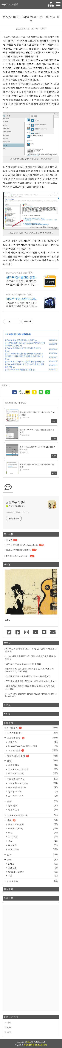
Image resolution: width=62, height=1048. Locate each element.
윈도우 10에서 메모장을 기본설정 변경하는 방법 (23, 353)
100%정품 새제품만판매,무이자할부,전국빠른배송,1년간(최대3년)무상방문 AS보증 (21, 304)
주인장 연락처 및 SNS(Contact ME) (24, 545)
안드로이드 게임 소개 (33, 769)
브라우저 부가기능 (32, 779)
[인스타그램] (26, 632)
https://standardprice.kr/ (16, 294)
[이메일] (53, 632)
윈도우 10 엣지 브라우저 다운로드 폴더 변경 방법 (23, 361)
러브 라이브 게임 (33, 773)
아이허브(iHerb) (33, 828)
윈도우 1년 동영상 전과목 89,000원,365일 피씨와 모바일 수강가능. (22, 283)
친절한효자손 (29, 1045)
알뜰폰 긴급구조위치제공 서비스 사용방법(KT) (28, 676)
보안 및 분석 (33, 750)
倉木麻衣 (33, 868)
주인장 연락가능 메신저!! (19, 556)
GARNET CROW (33, 872)
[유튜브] (35, 632)
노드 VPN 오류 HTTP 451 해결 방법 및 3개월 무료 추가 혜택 (30, 657)
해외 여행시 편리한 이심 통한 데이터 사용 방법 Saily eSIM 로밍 (30, 687)
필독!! (11, 540)
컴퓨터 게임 (33, 765)
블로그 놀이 (33, 849)
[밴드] (47, 392)
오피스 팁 (33, 742)
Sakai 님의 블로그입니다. (17, 512)
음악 (32, 860)
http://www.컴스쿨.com (16, 273)
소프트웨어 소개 (32, 733)
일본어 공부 (33, 809)
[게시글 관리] (17, 321)
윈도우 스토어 (33, 791)
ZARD (33, 864)
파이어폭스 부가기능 (33, 783)
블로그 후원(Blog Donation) (21, 550)
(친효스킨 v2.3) (41, 1045)
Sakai (28, 1042)
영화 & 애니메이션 (32, 756)
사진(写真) (33, 837)
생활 (32, 820)
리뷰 (32, 855)
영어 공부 (33, 805)
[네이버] (41, 392)
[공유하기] (13, 321)
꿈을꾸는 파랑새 (10, 4)
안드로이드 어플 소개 (32, 815)
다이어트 (33, 845)
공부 (32, 801)
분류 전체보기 (31, 728)
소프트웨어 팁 (23, 29)
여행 (33, 832)
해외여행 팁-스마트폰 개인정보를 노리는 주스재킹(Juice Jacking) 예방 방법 (29, 670)
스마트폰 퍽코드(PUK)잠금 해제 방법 (23, 664)
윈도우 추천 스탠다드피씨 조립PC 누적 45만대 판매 (22, 299)
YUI (33, 876)
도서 (33, 841)
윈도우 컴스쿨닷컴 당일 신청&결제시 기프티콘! (20, 277)
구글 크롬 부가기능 (33, 787)
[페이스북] (14, 392)
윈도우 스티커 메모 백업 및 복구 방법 (18, 369)
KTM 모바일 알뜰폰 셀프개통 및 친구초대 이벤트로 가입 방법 (31, 650)
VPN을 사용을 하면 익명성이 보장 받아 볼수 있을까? (31, 681)
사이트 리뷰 (32, 881)
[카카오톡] (27, 392)
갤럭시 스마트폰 (33, 824)
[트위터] (21, 392)
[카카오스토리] (34, 392)
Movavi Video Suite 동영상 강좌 (33, 746)
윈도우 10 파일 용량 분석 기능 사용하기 (19, 340)
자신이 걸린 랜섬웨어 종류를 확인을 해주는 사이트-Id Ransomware (31, 695)
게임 (32, 761)
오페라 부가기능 (33, 796)
